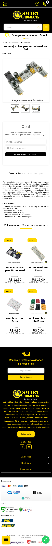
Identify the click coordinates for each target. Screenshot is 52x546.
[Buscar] (39, 27)
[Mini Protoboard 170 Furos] (37, 312)
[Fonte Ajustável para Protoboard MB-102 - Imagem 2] (25, 108)
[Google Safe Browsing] (25, 509)
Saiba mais (26, 434)
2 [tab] (26, 38)
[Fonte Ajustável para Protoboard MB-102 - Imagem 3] (36, 108)
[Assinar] (26, 377)
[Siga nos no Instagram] (29, 446)
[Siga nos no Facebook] (22, 446)
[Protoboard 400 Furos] (14, 312)
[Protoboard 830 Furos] (37, 261)
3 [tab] (28, 38)
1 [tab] (24, 38)
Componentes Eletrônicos (19, 43)
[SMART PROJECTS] (26, 16)
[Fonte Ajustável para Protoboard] (14, 261)
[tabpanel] (26, 35)
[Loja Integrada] (13, 542)
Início (5, 43)
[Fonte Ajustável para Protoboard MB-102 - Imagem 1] (15, 108)
